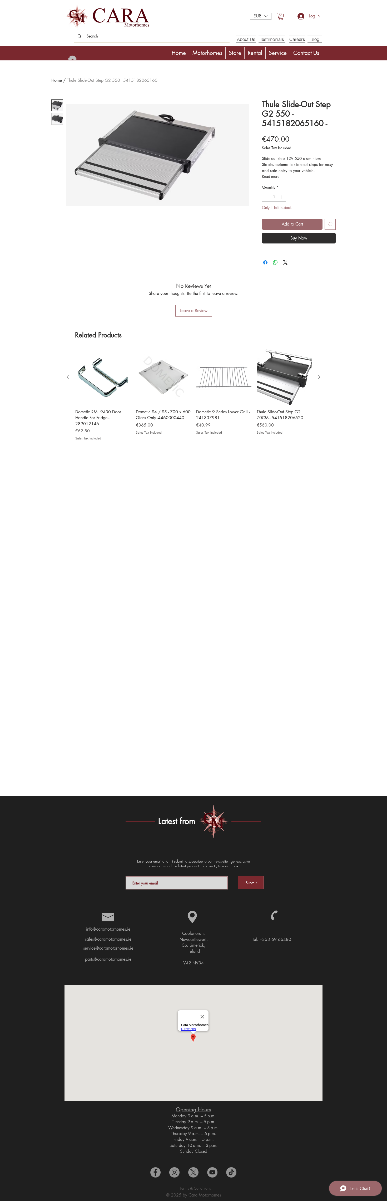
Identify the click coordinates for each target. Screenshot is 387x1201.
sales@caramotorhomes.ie (108, 939)
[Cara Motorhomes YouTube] (212, 1172)
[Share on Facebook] (265, 262)
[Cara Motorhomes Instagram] (174, 1172)
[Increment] (282, 197)
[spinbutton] (274, 197)
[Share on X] (285, 262)
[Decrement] (266, 197)
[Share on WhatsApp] (275, 262)
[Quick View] (103, 377)
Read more (270, 176)
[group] (193, 398)
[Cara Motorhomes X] (193, 1172)
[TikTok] (231, 1172)
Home (56, 80)
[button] (260, 16)
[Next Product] (319, 377)
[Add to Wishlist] (330, 224)
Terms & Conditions (195, 1188)
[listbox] (260, 16)
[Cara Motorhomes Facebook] (155, 1172)
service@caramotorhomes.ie (108, 948)
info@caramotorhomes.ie (108, 929)
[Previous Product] (67, 377)
